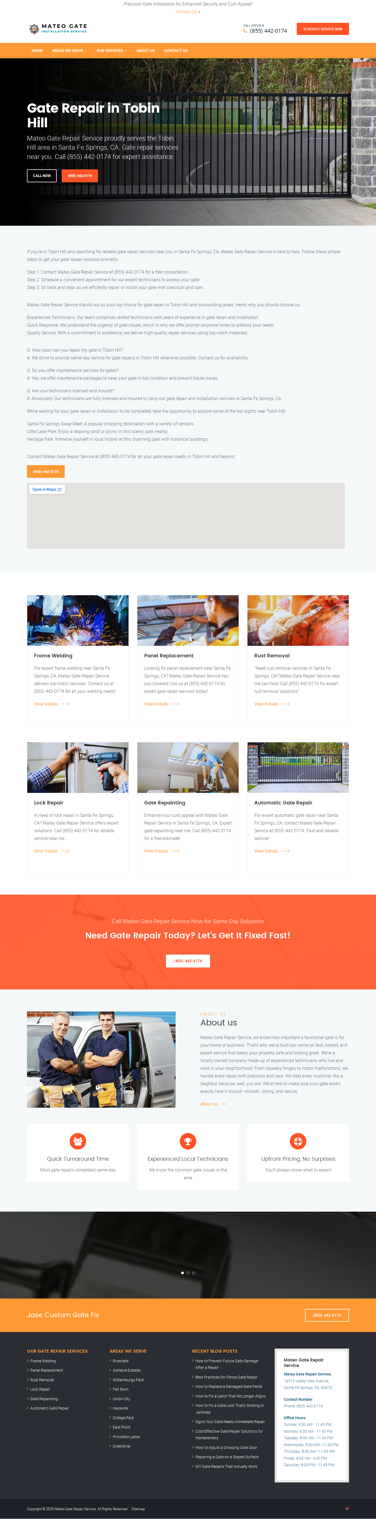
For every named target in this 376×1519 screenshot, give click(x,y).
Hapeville (120, 1408)
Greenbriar (122, 1446)
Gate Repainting (44, 1398)
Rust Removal (42, 1379)
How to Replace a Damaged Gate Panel (228, 1386)
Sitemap (138, 1508)
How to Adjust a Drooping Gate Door (226, 1447)
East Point (121, 1427)
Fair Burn (121, 1389)
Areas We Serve (67, 50)
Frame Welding (43, 1360)
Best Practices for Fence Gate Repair (226, 1377)
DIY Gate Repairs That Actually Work (226, 1466)
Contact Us (186, 12)
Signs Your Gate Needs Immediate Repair (230, 1421)
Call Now (42, 175)
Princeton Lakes (126, 1436)
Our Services (110, 50)
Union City (121, 1398)
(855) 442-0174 (268, 30)
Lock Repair (40, 1389)
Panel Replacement (46, 1370)
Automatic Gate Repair (49, 1408)
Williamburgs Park (128, 1379)
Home (37, 50)
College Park (123, 1417)
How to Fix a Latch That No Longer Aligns (230, 1396)
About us (209, 1104)
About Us (146, 50)
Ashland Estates (127, 1370)
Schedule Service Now (322, 29)
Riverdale (121, 1360)
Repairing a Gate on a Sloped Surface (226, 1456)
